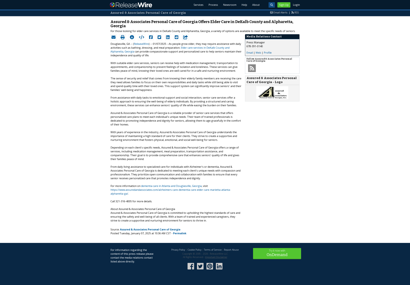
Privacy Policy (178, 249)
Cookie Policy (194, 249)
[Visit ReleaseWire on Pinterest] (209, 269)
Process (213, 5)
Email (249, 52)
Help (244, 5)
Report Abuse (231, 249)
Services (198, 5)
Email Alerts (280, 12)
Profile (268, 52)
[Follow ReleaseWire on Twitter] (200, 269)
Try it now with (277, 253)
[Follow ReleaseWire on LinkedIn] (219, 269)
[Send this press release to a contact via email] (113, 37)
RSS (296, 12)
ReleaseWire (131, 5)
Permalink (179, 233)
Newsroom (229, 5)
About (256, 5)
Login (296, 5)
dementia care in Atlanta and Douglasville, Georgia (171, 186)
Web (258, 52)
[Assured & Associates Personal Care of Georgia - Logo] (272, 98)
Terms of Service (213, 249)
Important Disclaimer (216, 257)
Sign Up (284, 5)
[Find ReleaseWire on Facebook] (190, 269)
